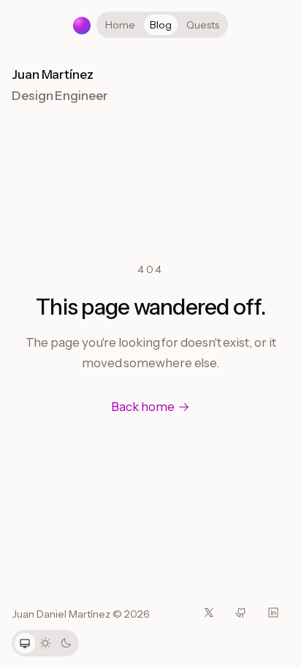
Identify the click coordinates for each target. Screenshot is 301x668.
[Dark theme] (66, 643)
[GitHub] (241, 612)
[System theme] (25, 643)
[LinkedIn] (273, 612)
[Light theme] (45, 643)
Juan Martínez (53, 74)
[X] (209, 612)
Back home (142, 406)
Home (120, 24)
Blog (161, 24)
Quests (202, 24)
